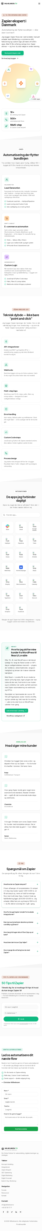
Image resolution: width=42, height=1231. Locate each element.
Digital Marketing (7, 1175)
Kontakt (4, 1195)
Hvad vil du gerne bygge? (12, 1114)
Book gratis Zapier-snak (13, 53)
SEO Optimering (7, 1172)
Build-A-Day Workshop (9, 1181)
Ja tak (22, 1019)
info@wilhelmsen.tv (8, 1205)
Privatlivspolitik (21, 1224)
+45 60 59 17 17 (7, 1207)
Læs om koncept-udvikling (15, 710)
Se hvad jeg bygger (9, 58)
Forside (4, 1190)
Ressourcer (5, 1193)
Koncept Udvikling (7, 1164)
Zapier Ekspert (6, 1170)
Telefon (6, 1106)
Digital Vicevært (7, 1178)
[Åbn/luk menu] (39, 4)
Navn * (6, 1090)
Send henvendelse (21, 1129)
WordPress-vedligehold (14, 716)
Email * (6, 1098)
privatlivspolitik (24, 1023)
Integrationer (6, 1167)
